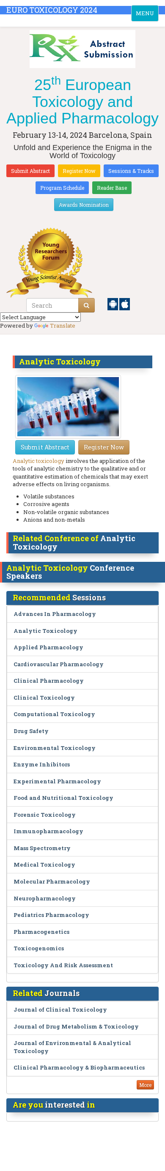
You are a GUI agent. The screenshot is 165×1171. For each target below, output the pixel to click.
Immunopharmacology (48, 831)
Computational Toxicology (54, 714)
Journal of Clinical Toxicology (60, 1009)
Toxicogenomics (39, 948)
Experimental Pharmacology (57, 781)
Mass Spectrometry (42, 848)
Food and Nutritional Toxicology (63, 798)
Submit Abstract (30, 170)
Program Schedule (62, 187)
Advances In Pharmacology (55, 614)
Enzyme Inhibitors (42, 764)
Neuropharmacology (45, 898)
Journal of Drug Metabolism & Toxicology (76, 1026)
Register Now (79, 170)
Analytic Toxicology (45, 631)
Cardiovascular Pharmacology (59, 664)
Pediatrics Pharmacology (51, 915)
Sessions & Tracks (131, 170)
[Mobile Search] (86, 305)
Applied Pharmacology (48, 647)
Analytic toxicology (38, 461)
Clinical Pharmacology (49, 680)
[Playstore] (113, 303)
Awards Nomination (84, 204)
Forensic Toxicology (45, 814)
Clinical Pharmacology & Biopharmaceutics (79, 1067)
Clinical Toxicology (44, 697)
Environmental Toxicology (55, 748)
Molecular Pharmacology (52, 881)
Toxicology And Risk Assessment (63, 965)
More (145, 1084)
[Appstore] (124, 303)
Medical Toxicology (44, 864)
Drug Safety (31, 731)
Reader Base (112, 187)
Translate (62, 325)
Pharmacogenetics (41, 932)
